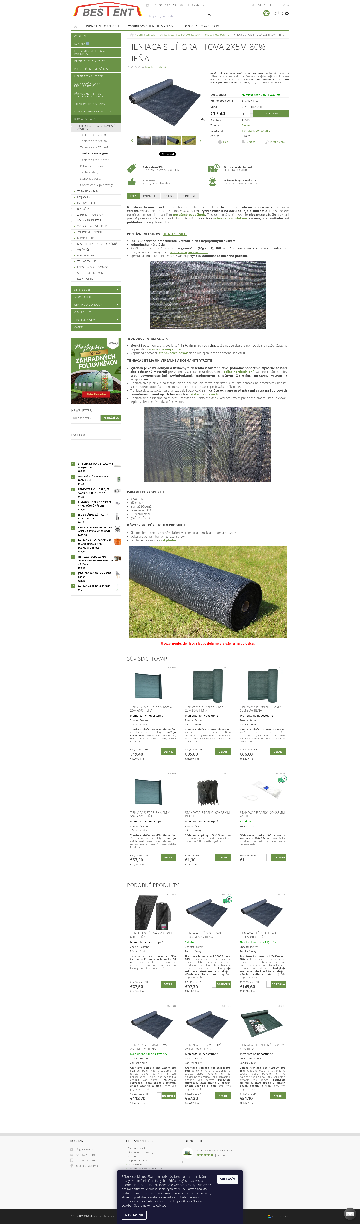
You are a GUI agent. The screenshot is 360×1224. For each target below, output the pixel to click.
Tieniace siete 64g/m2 (93, 141)
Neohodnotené (155, 67)
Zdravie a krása (88, 191)
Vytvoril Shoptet (280, 1216)
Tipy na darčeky (85, 319)
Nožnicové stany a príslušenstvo (87, 85)
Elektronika (85, 278)
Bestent (247, 125)
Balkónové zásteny (91, 166)
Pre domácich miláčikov (91, 68)
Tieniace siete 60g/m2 (93, 134)
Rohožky (83, 208)
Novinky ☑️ (81, 43)
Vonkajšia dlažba (89, 220)
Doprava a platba (138, 1160)
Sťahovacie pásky (90, 178)
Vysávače (83, 249)
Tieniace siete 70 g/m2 (94, 147)
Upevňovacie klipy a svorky (96, 185)
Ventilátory (82, 312)
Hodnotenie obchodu (102, 26)
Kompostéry (85, 238)
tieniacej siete (175, 234)
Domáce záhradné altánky (92, 111)
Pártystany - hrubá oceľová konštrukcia (89, 95)
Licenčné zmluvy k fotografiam (145, 1168)
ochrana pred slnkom (229, 218)
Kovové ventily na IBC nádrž (97, 244)
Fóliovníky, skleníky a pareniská (89, 52)
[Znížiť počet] (252, 115)
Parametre (150, 196)
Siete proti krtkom (90, 273)
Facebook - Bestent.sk (86, 1165)
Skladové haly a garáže (90, 104)
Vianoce (79, 327)
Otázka (250, 142)
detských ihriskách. (204, 394)
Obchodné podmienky (141, 1152)
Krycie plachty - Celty (89, 61)
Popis (133, 196)
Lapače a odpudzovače (93, 267)
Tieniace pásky (89, 172)
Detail (168, 751)
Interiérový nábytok (88, 76)
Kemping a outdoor (88, 304)
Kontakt (132, 1156)
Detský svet (82, 289)
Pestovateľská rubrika (202, 26)
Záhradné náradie (90, 232)
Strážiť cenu (278, 142)
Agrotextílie (83, 297)
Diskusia (169, 196)
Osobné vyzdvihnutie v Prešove (152, 26)
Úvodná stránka (75, 26)
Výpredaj (80, 36)
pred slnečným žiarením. (188, 252)
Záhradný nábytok (90, 214)
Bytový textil (86, 203)
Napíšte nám (135, 1164)
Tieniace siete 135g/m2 (94, 160)
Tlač (225, 142)
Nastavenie (134, 1215)
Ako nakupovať (136, 1148)
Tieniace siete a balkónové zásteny (96, 127)
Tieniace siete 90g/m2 (95, 153)
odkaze (161, 1205)
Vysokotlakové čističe (93, 226)
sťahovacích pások (173, 353)
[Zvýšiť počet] (252, 112)
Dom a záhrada (84, 119)
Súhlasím (228, 1179)
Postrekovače (87, 255)
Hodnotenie (188, 196)
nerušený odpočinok (189, 215)
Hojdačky (83, 197)
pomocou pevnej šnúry (163, 349)
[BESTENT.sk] (107, 9)
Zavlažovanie (86, 261)
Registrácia (282, 5)
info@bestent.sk (83, 1149)
